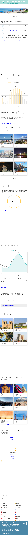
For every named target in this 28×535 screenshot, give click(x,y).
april (11, 443)
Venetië (17, 421)
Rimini (2, 158)
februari (11, 439)
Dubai (3, 420)
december (12, 458)
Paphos (3, 344)
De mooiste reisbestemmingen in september (11, 40)
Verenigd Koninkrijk (18, 395)
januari (11, 437)
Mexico (4, 520)
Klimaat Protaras (4, 287)
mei (11, 445)
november (12, 456)
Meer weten (8, 533)
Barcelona (3, 145)
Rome (3, 408)
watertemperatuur (13, 30)
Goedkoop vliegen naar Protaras (8, 123)
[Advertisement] (14, 56)
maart (11, 441)
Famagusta (4, 330)
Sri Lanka (18, 520)
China (17, 518)
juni (11, 446)
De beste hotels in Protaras (7, 120)
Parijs (3, 394)
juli (10, 448)
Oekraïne (4, 509)
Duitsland (5, 507)
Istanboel (17, 408)
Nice (16, 145)
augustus (12, 450)
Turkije (16, 409)
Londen (17, 394)
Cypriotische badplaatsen (8, 305)
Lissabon (3, 172)
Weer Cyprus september (13, 6)
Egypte (17, 503)
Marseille (17, 172)
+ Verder (14, 178)
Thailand (18, 507)
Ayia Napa (18, 330)
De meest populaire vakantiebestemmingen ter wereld (13, 210)
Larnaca (17, 344)
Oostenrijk (5, 505)
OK (24, 523)
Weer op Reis (3, 6)
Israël (17, 514)
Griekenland (18, 505)
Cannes (17, 158)
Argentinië (18, 509)
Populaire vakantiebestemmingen (8, 424)
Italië (2, 409)
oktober (11, 454)
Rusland (18, 516)
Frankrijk (2, 395)
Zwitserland (5, 514)
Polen (17, 511)
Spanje (4, 511)
